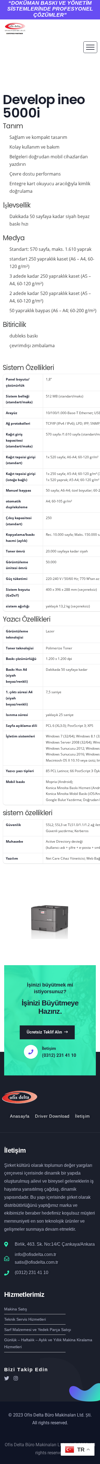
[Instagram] (15, 1378)
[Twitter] (6, 1378)
